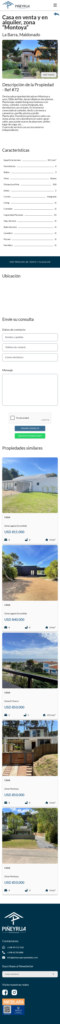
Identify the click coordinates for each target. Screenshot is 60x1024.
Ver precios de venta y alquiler (29, 262)
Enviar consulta (30, 428)
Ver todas (48, 75)
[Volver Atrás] (56, 14)
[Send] (53, 974)
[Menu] (55, 5)
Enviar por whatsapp (30, 436)
